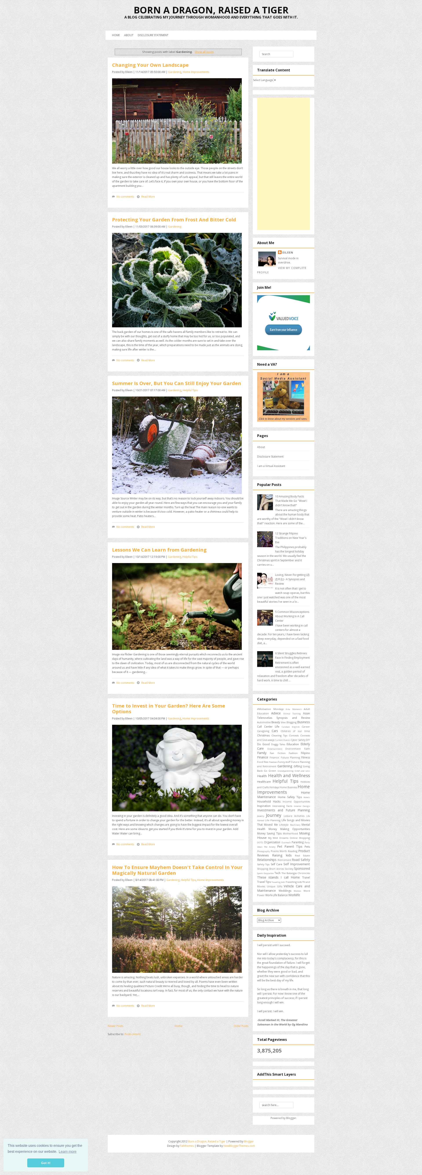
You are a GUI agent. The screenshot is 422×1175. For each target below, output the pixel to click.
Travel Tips (264, 882)
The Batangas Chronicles (296, 873)
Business (303, 722)
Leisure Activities (294, 815)
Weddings (285, 891)
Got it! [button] (46, 1163)
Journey (273, 815)
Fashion (293, 753)
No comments (125, 196)
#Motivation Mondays (270, 709)
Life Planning (273, 820)
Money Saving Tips (269, 833)
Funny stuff (284, 762)
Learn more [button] (67, 1151)
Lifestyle (284, 824)
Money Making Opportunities (289, 829)
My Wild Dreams (278, 838)
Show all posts (204, 52)
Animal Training (292, 713)
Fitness (305, 757)
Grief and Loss (302, 770)
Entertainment (274, 748)
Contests (294, 735)
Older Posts (241, 1026)
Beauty (275, 722)
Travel (306, 877)
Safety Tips (263, 864)
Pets (307, 847)
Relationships (266, 860)
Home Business (288, 787)
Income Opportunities (296, 801)
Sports (260, 873)
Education (293, 744)
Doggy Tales (278, 744)
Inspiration (264, 806)
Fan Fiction (277, 753)
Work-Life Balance (276, 895)
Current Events (282, 740)
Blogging (291, 722)
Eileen (287, 252)
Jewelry (260, 816)
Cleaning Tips (279, 735)
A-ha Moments (294, 709)
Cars (275, 731)
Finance (262, 757)
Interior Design (302, 806)
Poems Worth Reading (284, 851)
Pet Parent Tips (289, 846)
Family (261, 753)
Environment (293, 748)
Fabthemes (187, 1146)
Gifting (298, 766)
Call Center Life (268, 726)
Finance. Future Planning (285, 757)
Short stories (276, 868)
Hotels (307, 797)
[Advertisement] (283, 164)
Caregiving (263, 731)
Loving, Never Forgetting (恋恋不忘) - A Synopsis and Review (292, 579)
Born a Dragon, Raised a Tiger (211, 10)
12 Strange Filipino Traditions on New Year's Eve (290, 538)
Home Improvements (196, 72)
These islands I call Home (278, 877)
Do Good (263, 744)
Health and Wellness (289, 775)
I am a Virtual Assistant (271, 466)
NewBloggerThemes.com (239, 1146)
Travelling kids (294, 882)
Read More (148, 196)
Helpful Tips (190, 390)
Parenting (298, 842)
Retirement (284, 860)
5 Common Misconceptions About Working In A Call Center (292, 616)
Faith (307, 748)
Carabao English (291, 726)
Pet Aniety (270, 846)
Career (306, 726)
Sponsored (302, 868)
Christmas (263, 735)
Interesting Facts (282, 806)
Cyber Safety (298, 739)
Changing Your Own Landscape (150, 64)
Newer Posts (115, 1026)
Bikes (283, 722)
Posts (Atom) (132, 1034)
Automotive (264, 722)
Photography (263, 851)
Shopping (262, 868)
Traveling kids (278, 882)
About (128, 35)
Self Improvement (297, 864)
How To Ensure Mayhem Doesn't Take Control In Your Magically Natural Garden (177, 870)
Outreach (286, 842)
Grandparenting (286, 770)
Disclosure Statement (153, 35)
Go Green (270, 770)
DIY (308, 739)
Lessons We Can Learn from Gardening (159, 549)
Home (116, 35)
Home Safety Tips (290, 797)
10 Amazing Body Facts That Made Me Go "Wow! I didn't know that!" (291, 501)
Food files (262, 762)
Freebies (273, 762)
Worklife (294, 895)
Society (289, 868)
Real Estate (302, 855)
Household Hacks (268, 801)
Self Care (276, 864)
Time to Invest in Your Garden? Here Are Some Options (168, 708)
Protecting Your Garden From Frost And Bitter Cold (174, 219)
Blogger (291, 1118)
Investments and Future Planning (283, 810)
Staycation (269, 873)
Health (262, 776)
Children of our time (295, 731)
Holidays (274, 787)
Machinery (295, 824)
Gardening (174, 72)
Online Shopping (300, 838)
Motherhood (290, 833)
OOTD (260, 842)
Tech (277, 873)
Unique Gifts (274, 886)
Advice (276, 713)
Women (297, 891)
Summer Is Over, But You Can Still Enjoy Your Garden (176, 383)
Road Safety (301, 860)
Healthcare (264, 782)
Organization (272, 842)
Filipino (305, 753)
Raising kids (281, 855)
